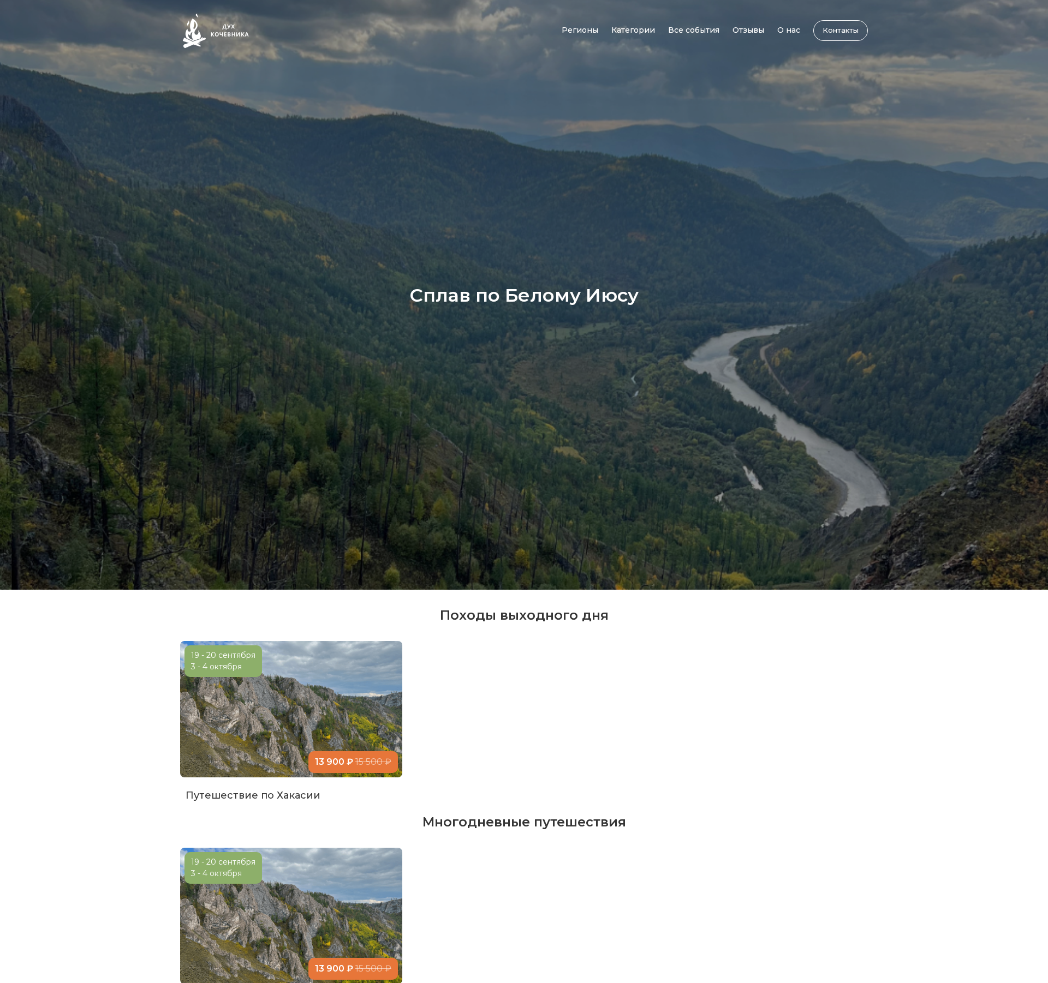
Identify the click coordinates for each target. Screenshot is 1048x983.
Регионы (580, 30)
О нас (788, 30)
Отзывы (748, 30)
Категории (633, 30)
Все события (693, 30)
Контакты (841, 30)
